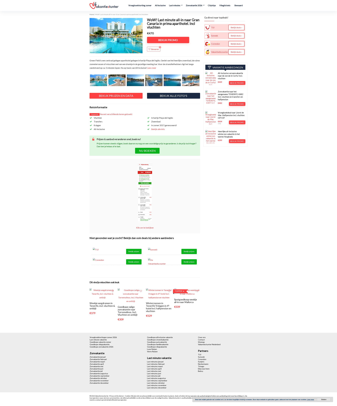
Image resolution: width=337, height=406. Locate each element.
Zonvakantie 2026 (194, 5)
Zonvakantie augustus (99, 373)
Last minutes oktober (156, 383)
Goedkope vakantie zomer (100, 342)
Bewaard (238, 5)
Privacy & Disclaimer (116, 396)
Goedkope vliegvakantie (100, 344)
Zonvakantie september (99, 376)
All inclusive (160, 5)
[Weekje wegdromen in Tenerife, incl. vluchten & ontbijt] (102, 290)
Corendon (202, 359)
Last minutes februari (156, 364)
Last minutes (174, 5)
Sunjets (201, 361)
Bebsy (200, 371)
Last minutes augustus (156, 378)
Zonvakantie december (99, 383)
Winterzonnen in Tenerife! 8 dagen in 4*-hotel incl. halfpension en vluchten (158, 307)
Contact (201, 340)
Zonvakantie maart (97, 361)
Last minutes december (156, 388)
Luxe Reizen (152, 349)
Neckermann (203, 364)
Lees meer (151, 68)
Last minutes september (157, 380)
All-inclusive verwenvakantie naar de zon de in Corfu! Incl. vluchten (230, 76)
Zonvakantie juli (96, 371)
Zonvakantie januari (98, 357)
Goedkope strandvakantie (157, 340)
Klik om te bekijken (145, 227)
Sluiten (323, 399)
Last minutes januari (155, 361)
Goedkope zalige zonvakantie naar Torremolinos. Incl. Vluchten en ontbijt (127, 311)
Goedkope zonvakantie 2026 (101, 347)
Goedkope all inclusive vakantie (160, 337)
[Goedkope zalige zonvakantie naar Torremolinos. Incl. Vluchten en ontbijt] (131, 290)
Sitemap (201, 342)
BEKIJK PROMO (168, 40)
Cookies (128, 396)
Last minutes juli (153, 376)
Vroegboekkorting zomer (140, 5)
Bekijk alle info (158, 129)
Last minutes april (154, 369)
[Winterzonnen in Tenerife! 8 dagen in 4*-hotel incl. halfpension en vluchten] (159, 290)
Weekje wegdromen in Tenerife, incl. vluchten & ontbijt (102, 306)
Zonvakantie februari (98, 359)
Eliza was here (203, 369)
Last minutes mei (154, 371)
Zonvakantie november (99, 380)
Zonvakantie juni (96, 369)
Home (92, 14)
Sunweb (201, 357)
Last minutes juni (154, 373)
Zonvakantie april (97, 364)
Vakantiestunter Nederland (209, 344)
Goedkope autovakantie (157, 342)
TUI (199, 354)
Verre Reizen (152, 351)
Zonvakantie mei (96, 366)
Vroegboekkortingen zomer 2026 (103, 337)
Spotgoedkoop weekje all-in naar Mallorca (185, 301)
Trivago (201, 366)
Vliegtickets (224, 5)
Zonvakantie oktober (98, 378)
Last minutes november (156, 385)
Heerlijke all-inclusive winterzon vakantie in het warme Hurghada (229, 134)
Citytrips (212, 5)
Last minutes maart (155, 366)
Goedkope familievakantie (157, 344)
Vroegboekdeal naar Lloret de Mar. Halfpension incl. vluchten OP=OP (231, 115)
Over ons (202, 337)
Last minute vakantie (98, 340)
